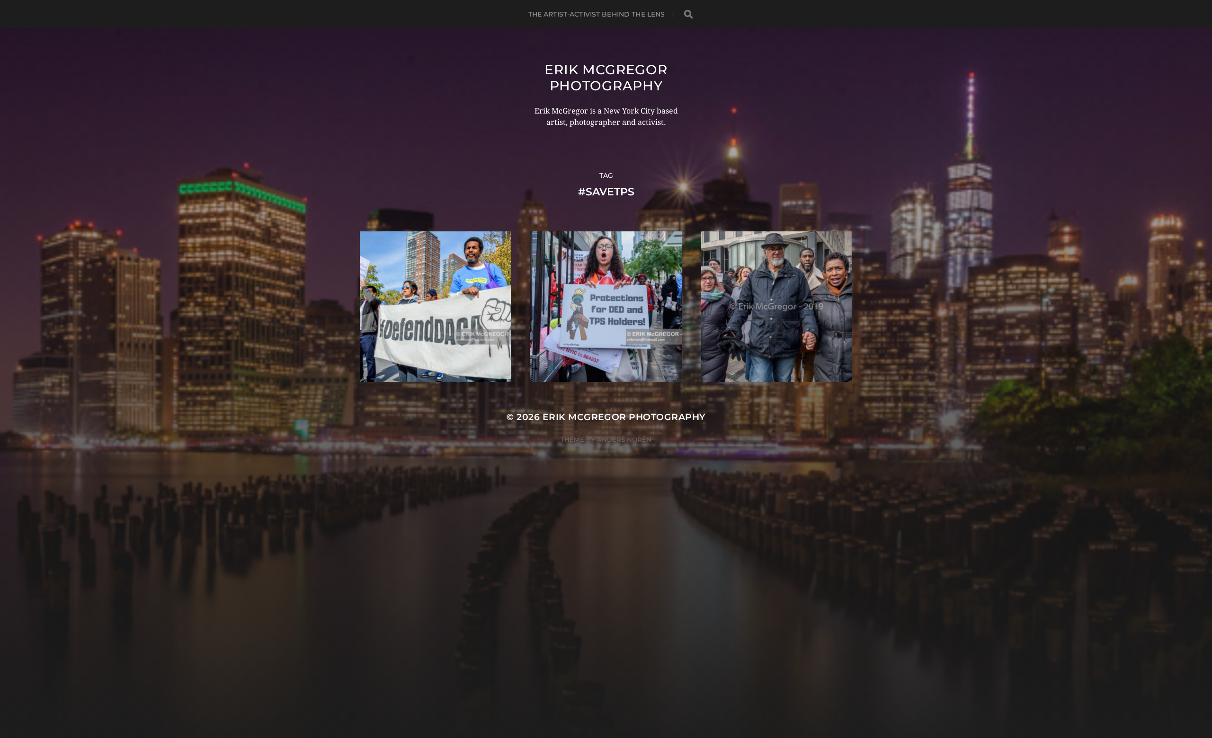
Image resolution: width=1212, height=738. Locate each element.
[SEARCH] (688, 14)
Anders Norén (624, 439)
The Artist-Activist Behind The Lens (596, 14)
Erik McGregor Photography (605, 78)
